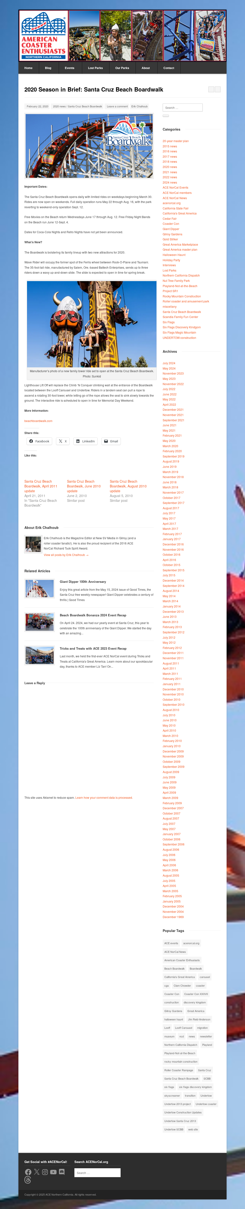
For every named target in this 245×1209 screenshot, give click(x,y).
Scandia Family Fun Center (180, 317)
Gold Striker (170, 239)
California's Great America (180, 213)
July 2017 (169, 513)
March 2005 (170, 891)
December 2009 (173, 751)
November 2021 (173, 415)
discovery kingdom (195, 1002)
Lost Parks (95, 68)
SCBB (207, 1078)
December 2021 (173, 409)
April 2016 (169, 560)
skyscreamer (172, 1095)
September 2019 (173, 456)
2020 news (59, 106)
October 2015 (171, 565)
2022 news (170, 177)
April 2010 (169, 730)
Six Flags (169, 322)
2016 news (170, 151)
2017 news (170, 156)
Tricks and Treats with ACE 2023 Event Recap (93, 648)
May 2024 (169, 368)
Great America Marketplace (180, 244)
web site (193, 1129)
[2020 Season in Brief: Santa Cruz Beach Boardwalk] (89, 146)
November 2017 (173, 492)
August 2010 (171, 710)
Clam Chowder (182, 985)
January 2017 (172, 539)
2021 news (170, 172)
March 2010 (170, 736)
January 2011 (172, 684)
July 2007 (169, 823)
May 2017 (169, 518)
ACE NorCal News (175, 198)
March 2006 (170, 870)
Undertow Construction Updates (183, 1112)
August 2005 (171, 875)
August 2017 (171, 508)
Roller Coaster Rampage (178, 1070)
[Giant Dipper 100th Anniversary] (39, 588)
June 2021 (170, 425)
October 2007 (171, 813)
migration (202, 1028)
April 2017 (169, 523)
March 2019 (170, 472)
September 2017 (173, 503)
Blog (48, 68)
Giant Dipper (171, 229)
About (146, 68)
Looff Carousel (183, 1028)
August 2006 (171, 849)
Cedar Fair (170, 218)
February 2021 (172, 435)
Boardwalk (196, 968)
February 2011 (172, 679)
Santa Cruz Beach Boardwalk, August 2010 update (128, 486)
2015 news (170, 146)
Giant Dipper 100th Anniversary (83, 581)
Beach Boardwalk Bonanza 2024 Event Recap (93, 615)
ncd (181, 1036)
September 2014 (173, 586)
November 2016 (173, 549)
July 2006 (169, 855)
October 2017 (171, 498)
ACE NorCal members (177, 193)
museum (169, 1036)
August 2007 (171, 818)
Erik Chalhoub (139, 106)
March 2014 (170, 601)
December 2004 (173, 906)
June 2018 (170, 482)
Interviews (169, 265)
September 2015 (173, 570)
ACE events (171, 943)
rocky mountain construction (180, 1061)
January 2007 (172, 834)
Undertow (206, 1095)
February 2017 (172, 534)
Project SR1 (170, 291)
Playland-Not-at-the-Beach (180, 286)
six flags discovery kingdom (195, 1087)
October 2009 (171, 761)
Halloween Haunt (174, 255)
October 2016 (171, 554)
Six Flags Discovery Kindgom (182, 327)
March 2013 (170, 622)
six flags (169, 1087)
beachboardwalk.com (38, 421)
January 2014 (172, 606)
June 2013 (170, 616)
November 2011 (173, 658)
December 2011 (173, 653)
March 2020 (170, 446)
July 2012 (169, 637)
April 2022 (169, 404)
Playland (207, 1045)
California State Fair (176, 208)
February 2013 (172, 627)
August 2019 (171, 461)
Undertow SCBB (173, 1129)
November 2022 (173, 384)
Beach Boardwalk (174, 968)
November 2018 (173, 477)
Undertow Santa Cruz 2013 (180, 1121)
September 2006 (173, 844)
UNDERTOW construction (179, 338)
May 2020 (169, 441)
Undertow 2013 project (177, 1104)
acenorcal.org (172, 203)
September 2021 (173, 420)
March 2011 (170, 673)
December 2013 (173, 611)
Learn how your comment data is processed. (104, 797)
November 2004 (173, 911)
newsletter (206, 1036)
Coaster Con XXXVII (196, 994)
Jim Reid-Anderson (199, 1019)
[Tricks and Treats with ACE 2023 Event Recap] (39, 655)
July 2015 (169, 575)
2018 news (170, 161)
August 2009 (171, 772)
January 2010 (172, 746)
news (192, 1036)
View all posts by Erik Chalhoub (66, 555)
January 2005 (172, 901)
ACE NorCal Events (175, 187)
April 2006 (169, 865)
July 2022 (169, 389)
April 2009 (169, 792)
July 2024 (169, 363)
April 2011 (169, 668)
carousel (205, 977)
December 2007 (173, 808)
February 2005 (172, 896)
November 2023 (173, 373)
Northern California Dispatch (181, 275)
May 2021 (169, 430)
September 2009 (173, 766)
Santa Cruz (204, 1070)
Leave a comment (117, 106)
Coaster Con (171, 223)
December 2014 (173, 580)
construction (171, 1002)
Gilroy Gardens (172, 234)
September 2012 (173, 632)
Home (28, 68)
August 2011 (171, 663)
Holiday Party (171, 260)
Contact (168, 68)
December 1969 (173, 917)
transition (190, 1095)
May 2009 (169, 787)
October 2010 (171, 699)
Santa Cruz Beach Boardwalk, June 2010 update (84, 486)
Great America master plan (180, 249)
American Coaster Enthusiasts (182, 960)
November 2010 (173, 694)
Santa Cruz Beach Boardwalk (85, 106)
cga (166, 985)
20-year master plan (176, 141)
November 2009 (173, 756)
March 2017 (170, 528)
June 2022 (170, 394)
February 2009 (172, 803)
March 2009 (170, 798)
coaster (200, 985)
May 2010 (169, 725)
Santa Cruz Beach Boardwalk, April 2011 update (40, 486)
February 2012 (172, 648)
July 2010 (169, 715)
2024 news (170, 182)
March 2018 (170, 487)
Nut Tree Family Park (176, 280)
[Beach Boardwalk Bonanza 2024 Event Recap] (39, 622)
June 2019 (170, 466)
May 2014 (169, 596)
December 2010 (173, 689)
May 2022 (169, 399)
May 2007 (169, 829)
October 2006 (171, 839)
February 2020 (172, 451)
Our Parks (122, 68)
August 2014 (171, 591)
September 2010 (173, 704)
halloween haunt (173, 1019)
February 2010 (172, 741)
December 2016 (173, 544)
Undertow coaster (206, 1104)
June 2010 (170, 720)
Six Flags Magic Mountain (179, 332)
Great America (195, 1011)
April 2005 (169, 886)
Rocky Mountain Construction (182, 296)
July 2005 (169, 881)
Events (69, 68)
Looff (167, 1028)
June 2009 (170, 782)
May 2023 (169, 378)
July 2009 (169, 777)
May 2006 (169, 860)
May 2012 (169, 642)
